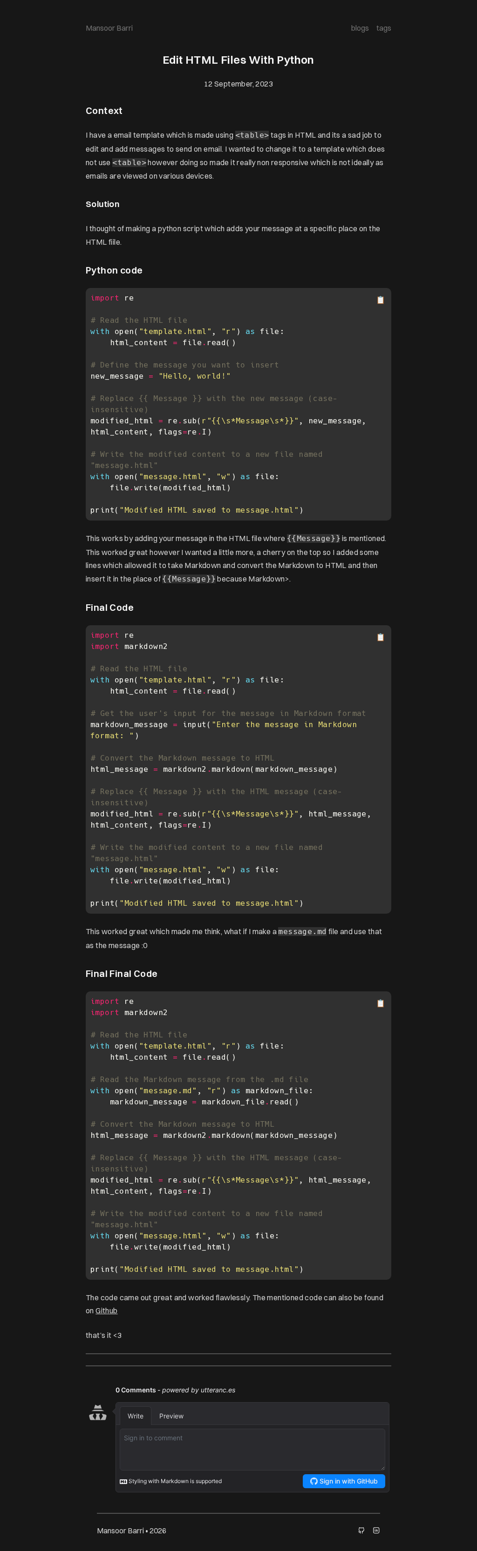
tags (383, 28)
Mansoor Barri (109, 28)
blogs (360, 28)
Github (106, 1310)
